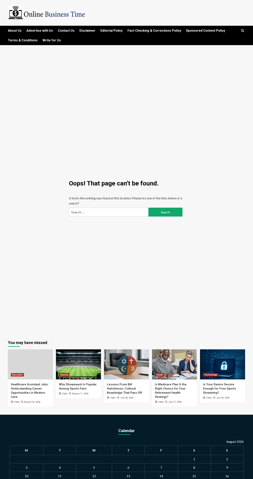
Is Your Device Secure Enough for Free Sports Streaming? (219, 388)
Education (17, 375)
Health (159, 375)
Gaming (64, 375)
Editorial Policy (111, 30)
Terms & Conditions (23, 40)
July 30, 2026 (126, 397)
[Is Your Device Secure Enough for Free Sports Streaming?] (222, 364)
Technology (210, 375)
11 (59, 476)
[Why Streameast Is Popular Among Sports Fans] (78, 364)
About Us (15, 30)
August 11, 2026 (80, 393)
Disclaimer (87, 30)
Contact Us (66, 30)
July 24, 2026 (222, 397)
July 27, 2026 (174, 402)
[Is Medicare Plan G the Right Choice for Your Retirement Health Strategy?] (174, 364)
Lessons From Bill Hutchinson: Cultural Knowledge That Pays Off (124, 388)
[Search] (242, 30)
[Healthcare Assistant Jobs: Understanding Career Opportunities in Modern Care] (30, 364)
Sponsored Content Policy (205, 30)
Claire (17, 402)
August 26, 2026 (32, 402)
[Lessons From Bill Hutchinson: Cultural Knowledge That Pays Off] (126, 364)
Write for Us (51, 40)
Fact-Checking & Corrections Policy (154, 30)
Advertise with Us (39, 30)
